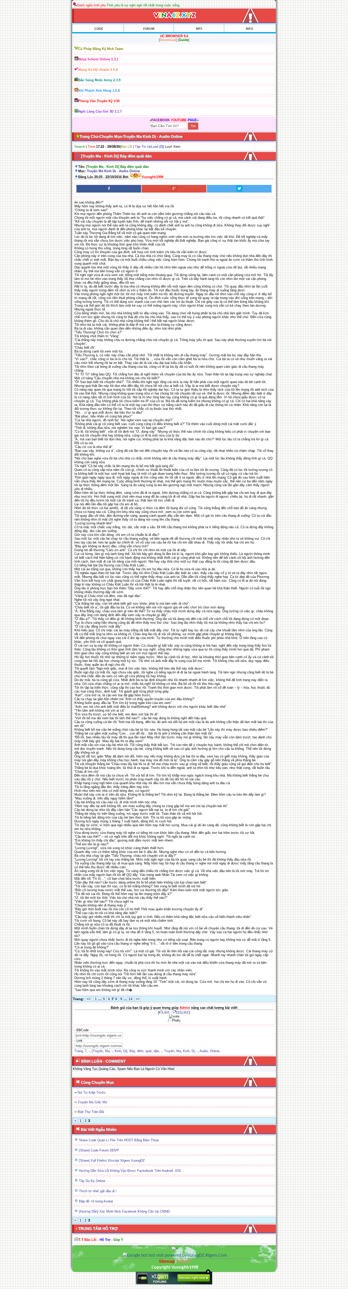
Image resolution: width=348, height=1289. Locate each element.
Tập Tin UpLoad (146, 146)
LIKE (166, 1012)
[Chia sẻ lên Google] (174, 188)
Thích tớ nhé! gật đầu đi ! (98, 1191)
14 (130, 999)
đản (156, 1051)
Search (79, 146)
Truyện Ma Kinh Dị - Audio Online (113, 171)
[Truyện (97, 1051)
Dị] (125, 1051)
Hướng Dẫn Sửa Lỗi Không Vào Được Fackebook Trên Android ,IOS (130, 1171)
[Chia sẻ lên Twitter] (239, 188)
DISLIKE (182, 1012)
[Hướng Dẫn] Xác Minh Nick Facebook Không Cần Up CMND (124, 1211)
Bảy (132, 1051)
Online (214, 1051)
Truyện (169, 1051)
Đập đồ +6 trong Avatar (96, 1201)
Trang (78, 1051)
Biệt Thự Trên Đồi (91, 1112)
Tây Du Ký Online (92, 1181)
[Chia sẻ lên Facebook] (109, 188)
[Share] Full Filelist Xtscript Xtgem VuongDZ (112, 1160)
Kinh (118, 1051)
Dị (193, 1051)
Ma (107, 1051)
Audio (203, 1051)
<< (89, 999)
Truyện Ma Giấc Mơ (93, 1102)
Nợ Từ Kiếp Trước (92, 1092)
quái (148, 1051)
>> (138, 999)
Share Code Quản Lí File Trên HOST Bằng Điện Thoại (119, 1140)
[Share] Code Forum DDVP (99, 1150)
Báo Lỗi (126, 146)
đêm (140, 1051)
